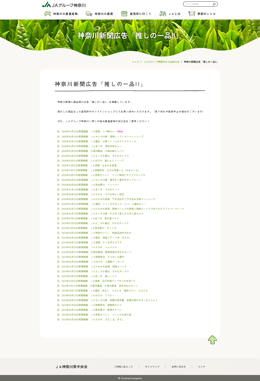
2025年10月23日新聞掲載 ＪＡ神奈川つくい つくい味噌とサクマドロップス (103, 175)
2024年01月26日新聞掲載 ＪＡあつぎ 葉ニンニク (89, 276)
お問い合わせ (179, 366)
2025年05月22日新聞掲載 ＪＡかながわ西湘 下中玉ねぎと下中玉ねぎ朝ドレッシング (108, 199)
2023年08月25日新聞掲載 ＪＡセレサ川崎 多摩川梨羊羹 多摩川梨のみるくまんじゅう (110, 300)
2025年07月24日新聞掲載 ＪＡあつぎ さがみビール (90, 189)
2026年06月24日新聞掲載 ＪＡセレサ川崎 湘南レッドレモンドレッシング (103, 136)
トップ (135, 61)
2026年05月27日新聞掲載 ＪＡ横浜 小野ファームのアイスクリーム (99, 141)
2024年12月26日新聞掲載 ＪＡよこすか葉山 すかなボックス (95, 223)
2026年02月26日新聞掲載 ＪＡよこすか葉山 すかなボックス (95, 155)
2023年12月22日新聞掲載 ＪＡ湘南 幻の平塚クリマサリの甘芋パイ (99, 281)
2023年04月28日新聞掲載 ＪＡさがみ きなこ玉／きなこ (93, 319)
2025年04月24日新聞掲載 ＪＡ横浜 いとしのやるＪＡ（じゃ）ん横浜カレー (104, 204)
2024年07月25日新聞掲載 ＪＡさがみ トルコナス (89, 247)
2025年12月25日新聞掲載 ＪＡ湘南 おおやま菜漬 (89, 165)
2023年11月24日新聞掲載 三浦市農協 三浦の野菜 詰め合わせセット (100, 285)
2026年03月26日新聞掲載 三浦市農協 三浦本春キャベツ (93, 151)
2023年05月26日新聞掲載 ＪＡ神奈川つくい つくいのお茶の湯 (96, 314)
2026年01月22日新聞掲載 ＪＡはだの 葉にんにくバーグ (93, 160)
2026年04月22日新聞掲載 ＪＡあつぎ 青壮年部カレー (92, 146)
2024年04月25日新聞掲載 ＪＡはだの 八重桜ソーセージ (93, 261)
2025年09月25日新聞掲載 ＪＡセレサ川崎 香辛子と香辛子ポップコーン (101, 180)
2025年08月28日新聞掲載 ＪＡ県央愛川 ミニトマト (90, 184)
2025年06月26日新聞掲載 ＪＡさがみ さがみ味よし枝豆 (93, 194)
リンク (201, 366)
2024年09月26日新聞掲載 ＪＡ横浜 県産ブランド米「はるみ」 (97, 237)
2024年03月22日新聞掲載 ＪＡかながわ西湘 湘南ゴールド (94, 266)
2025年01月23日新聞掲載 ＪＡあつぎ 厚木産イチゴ (90, 218)
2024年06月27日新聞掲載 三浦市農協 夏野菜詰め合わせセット (97, 252)
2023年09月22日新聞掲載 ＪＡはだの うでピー (88, 295)
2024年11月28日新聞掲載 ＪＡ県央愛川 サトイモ (89, 228)
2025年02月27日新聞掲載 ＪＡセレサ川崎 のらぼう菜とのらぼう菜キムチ (102, 213)
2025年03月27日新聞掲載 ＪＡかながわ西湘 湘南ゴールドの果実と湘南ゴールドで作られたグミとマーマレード (123, 208)
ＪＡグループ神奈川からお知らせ (162, 61)
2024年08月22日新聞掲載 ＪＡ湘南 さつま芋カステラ (92, 242)
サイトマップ (152, 366)
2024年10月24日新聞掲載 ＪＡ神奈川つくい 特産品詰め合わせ (96, 232)
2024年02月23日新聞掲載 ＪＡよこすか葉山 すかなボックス (95, 271)
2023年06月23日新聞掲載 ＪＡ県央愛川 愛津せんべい (92, 310)
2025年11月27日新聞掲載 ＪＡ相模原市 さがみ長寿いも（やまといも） (101, 170)
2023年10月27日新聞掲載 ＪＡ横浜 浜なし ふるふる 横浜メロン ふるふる (105, 290)
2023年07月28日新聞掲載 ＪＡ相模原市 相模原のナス (92, 305)
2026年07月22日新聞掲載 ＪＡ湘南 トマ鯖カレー (89, 131)
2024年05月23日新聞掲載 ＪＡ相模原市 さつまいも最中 (93, 257)
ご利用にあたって (123, 366)
